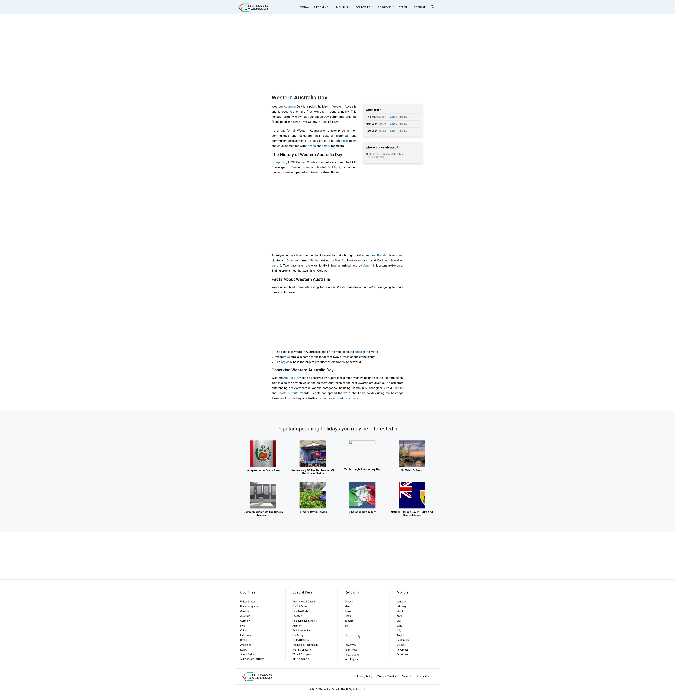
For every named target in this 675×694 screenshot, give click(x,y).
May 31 (340, 260)
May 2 (336, 167)
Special (404, 7)
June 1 (393, 116)
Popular (420, 7)
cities (358, 352)
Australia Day (292, 378)
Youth (294, 393)
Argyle (285, 362)
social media (336, 398)
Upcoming (321, 7)
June (324, 122)
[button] (432, 7)
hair (345, 140)
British (381, 255)
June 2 (393, 130)
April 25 (281, 162)
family (326, 146)
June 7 (393, 123)
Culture (398, 388)
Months (342, 7)
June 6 (276, 265)
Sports (282, 393)
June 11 (368, 265)
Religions (384, 7)
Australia (290, 106)
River (304, 122)
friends (311, 146)
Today (304, 7)
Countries (363, 7)
